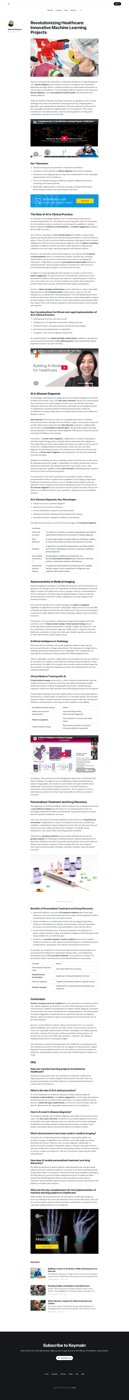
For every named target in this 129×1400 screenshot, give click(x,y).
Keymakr (50, 10)
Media (71, 1374)
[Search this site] (8, 3)
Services (73, 10)
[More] (80, 10)
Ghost (74, 1387)
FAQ (77, 1374)
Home (47, 1374)
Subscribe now (66, 1358)
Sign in (117, 4)
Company (59, 10)
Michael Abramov (15, 29)
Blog (66, 10)
